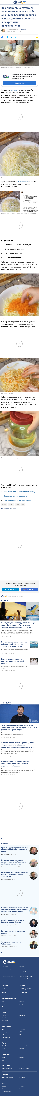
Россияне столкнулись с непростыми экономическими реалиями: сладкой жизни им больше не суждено (14, 910)
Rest (3, 839)
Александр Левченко (8, 947)
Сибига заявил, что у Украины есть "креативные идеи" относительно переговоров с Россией (15, 764)
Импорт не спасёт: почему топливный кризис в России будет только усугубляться (14, 874)
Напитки (22, 1057)
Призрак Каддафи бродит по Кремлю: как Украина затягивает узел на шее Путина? (14, 850)
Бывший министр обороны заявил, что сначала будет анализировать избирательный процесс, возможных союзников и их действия (17, 751)
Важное (4, 600)
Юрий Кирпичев (6, 936)
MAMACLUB (23, 1077)
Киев (3, 1001)
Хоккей (4, 1018)
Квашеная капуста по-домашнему (17, 500)
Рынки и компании (7, 1068)
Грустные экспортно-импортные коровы (13, 932)
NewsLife (23, 29)
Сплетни (22, 1086)
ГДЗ (3, 1029)
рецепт (23, 504)
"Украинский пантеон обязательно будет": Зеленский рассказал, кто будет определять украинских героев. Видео (19, 727)
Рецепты (4, 1057)
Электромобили (24, 1045)
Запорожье (5, 1004)
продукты (11, 504)
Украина (4, 504)
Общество (23, 992)
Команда (22, 966)
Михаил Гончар (6, 879)
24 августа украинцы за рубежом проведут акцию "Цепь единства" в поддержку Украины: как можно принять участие (18, 625)
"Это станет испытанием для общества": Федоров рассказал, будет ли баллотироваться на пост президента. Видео (19, 745)
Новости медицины (7, 1077)
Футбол (4, 1015)
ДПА (21, 1032)
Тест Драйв (5, 1045)
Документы (23, 974)
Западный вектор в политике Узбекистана (11, 943)
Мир (3, 989)
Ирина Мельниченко (13, 29)
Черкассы (4, 1006)
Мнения (4, 843)
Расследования (25, 989)
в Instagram (23, 182)
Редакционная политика (8, 508)
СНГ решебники (6, 1037)
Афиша (4, 1086)
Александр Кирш (6, 925)
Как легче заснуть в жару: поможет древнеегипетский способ (12, 661)
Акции (3, 1048)
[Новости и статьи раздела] (4, 596)
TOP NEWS (6, 703)
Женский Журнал (6, 1091)
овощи (17, 504)
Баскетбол (22, 1015)
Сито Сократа (5, 914)
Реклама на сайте (6, 974)
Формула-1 (5, 1020)
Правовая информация (8, 969)
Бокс (21, 1018)
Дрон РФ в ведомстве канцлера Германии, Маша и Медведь (12, 921)
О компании (5, 966)
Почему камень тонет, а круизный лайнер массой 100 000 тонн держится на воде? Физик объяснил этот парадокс (14, 644)
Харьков (22, 1001)
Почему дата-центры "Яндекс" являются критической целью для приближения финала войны (13, 862)
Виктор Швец (5, 854)
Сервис (22, 1048)
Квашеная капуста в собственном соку (19, 492)
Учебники (22, 1029)
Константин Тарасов (8, 867)
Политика (23, 985)
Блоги (4, 992)
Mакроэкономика (24, 1068)
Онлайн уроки (5, 1032)
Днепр (21, 1004)
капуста (14, 90)
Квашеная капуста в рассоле (15, 496)
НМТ (21, 1034)
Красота (4, 1089)
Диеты (4, 1060)
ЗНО (3, 1034)
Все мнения (5, 953)
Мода (21, 1089)
